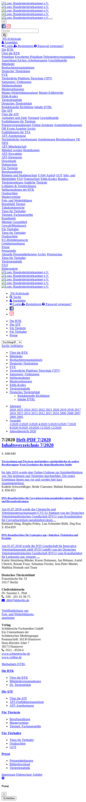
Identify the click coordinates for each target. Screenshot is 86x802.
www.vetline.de (12, 657)
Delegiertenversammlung (59, 56)
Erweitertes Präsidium (29, 56)
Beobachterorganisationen (18, 67)
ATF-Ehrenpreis (12, 157)
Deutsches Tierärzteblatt (17, 103)
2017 (77, 409)
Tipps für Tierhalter (14, 211)
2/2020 (24, 424)
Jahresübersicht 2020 (23, 431)
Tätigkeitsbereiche (13, 207)
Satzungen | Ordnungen (16, 82)
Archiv (31, 128)
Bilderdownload (20, 764)
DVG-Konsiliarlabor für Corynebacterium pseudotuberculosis (37, 498)
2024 (27, 409)
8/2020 (14, 427)
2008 (70, 413)
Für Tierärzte (10, 168)
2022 (42, 409)
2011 (49, 413)
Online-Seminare (42, 125)
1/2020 (14, 424)
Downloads (9, 161)
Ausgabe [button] (15, 420)
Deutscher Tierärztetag (16, 71)
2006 (13, 417)
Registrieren (25, 46)
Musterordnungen (13, 89)
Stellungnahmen (12, 85)
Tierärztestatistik (12, 100)
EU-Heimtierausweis (15, 240)
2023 (34, 409)
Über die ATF (10, 114)
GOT (59, 175)
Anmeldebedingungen (68, 125)
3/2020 (33, 424)
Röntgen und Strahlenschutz (19, 175)
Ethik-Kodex (10, 96)
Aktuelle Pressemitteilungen (19, 254)
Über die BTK (11, 53)
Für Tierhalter (10, 229)
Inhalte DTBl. (43, 107)
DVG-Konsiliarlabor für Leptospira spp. (24, 534)
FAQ (20, 179)
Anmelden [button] (11, 42)
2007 (77, 413)
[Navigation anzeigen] (51, 18)
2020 (56, 409)
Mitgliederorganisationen (25, 681)
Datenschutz (9, 164)
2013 (34, 413)
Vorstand (33, 118)
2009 (63, 413)
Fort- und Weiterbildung (17, 200)
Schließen (9, 798)
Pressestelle (9, 250)
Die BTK (8, 49)
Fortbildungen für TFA (16, 132)
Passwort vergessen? (50, 46)
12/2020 (56, 427)
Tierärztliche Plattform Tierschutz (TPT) (27, 78)
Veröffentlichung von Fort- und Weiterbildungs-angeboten (18, 614)
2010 (56, 413)
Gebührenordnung (13, 243)
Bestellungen (31, 150)
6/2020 (62, 424)
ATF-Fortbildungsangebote (27, 702)
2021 (49, 409)
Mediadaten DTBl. (13, 664)
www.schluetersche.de (16, 653)
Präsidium (8, 56)
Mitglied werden (12, 150)
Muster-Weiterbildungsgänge (20, 92)
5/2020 (53, 424)
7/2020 (71, 424)
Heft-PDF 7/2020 (33, 439)
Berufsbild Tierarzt (13, 204)
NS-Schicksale (11, 38)
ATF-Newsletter (12, 153)
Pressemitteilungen (21, 760)
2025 (20, 409)
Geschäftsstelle (57, 60)
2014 (27, 413)
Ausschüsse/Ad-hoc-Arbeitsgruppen (24, 60)
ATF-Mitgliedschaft (14, 146)
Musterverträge (11, 197)
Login (9, 46)
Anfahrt (37, 774)
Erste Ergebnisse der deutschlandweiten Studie (46, 464)
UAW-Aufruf (46, 175)
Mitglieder (8, 64)
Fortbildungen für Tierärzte (19, 121)
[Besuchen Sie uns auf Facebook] (4, 27)
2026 (13, 409)
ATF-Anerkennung (14, 135)
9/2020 (24, 427)
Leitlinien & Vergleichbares (19, 186)
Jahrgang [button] (15, 406)
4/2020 (43, 424)
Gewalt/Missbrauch (14, 225)
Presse (6, 247)
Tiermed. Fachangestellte (17, 214)
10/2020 (34, 427)
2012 (42, 413)
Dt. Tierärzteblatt (20, 684)
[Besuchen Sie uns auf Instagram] (9, 27)
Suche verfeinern (12, 346)
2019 (63, 409)
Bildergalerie (10, 268)
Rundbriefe (9, 218)
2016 (13, 413)
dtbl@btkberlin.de (17, 600)
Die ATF (7, 110)
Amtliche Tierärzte (35, 182)
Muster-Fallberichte (51, 92)
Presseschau (54, 254)
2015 (20, 413)
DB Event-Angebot (14, 128)
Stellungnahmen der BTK (18, 189)
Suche (17, 297)
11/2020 (45, 427)
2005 (20, 417)
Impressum (8, 774)
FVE (5, 74)
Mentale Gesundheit (14, 222)
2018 (70, 409)
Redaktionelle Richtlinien (18, 107)
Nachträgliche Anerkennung (19, 139)
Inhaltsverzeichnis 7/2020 (28, 445)
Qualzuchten (10, 193)
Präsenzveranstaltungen (16, 125)
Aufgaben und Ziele (14, 118)
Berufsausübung (12, 171)
